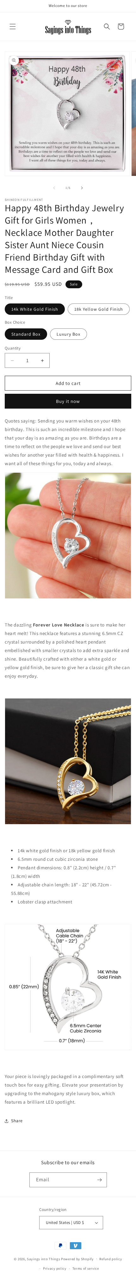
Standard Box (25, 334)
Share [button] (17, 1120)
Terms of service (85, 1268)
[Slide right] (82, 188)
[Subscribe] (100, 1179)
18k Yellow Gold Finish (98, 309)
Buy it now (68, 401)
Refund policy (110, 1259)
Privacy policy (54, 1268)
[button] (13, 26)
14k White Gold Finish (34, 309)
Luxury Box (68, 334)
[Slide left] (54, 188)
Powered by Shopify (77, 1258)
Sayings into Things (43, 1258)
